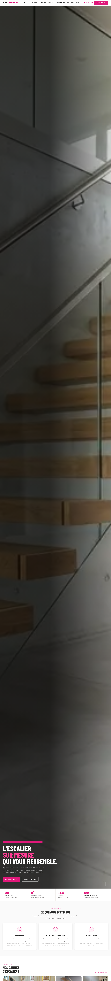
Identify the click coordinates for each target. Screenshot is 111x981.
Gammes (25, 2)
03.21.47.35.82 (88, 3)
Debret (10, 3)
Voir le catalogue (30, 879)
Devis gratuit (101, 2)
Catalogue (34, 2)
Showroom (70, 2)
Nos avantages (60, 2)
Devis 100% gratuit (11, 879)
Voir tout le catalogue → (101, 972)
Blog (77, 2)
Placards (43, 2)
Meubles (50, 2)
